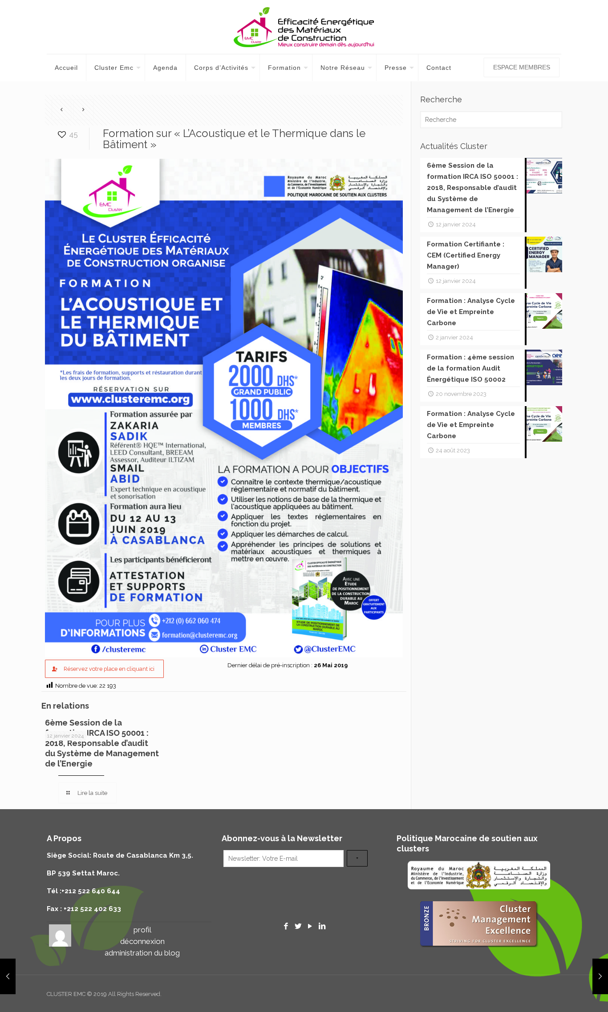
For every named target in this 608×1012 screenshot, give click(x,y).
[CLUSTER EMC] (304, 27)
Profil (142, 929)
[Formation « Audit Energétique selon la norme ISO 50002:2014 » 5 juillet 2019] (600, 976)
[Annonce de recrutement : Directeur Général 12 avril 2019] (8, 976)
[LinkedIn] (321, 926)
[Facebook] (286, 926)
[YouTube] (309, 926)
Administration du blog (142, 952)
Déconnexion (142, 941)
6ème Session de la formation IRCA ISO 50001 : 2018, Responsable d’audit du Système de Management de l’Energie (102, 743)
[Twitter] (298, 926)
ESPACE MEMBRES (521, 67)
